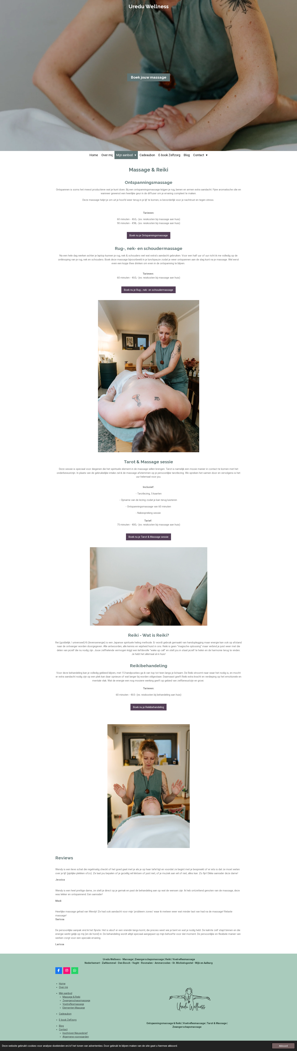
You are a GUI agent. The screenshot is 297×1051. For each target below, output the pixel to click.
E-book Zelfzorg (67, 1019)
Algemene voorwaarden (76, 1036)
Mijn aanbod (65, 993)
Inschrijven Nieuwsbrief (75, 1033)
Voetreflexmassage (73, 1004)
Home (62, 983)
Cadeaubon (65, 1013)
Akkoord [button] (283, 1045)
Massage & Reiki (71, 997)
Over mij (63, 987)
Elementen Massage (74, 1007)
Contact (63, 1029)
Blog (61, 1025)
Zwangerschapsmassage (76, 1000)
